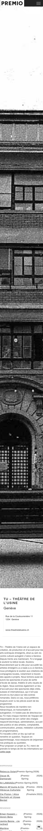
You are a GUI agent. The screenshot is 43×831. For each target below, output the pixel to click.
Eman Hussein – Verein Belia (8, 815)
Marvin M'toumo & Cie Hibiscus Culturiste (12, 788)
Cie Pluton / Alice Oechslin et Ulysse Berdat (10, 797)
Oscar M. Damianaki (5, 777)
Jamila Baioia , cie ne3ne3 (10, 823)
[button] (38, 3)
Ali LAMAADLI (7, 782)
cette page (5, 751)
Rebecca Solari (8, 771)
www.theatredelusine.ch (17, 630)
